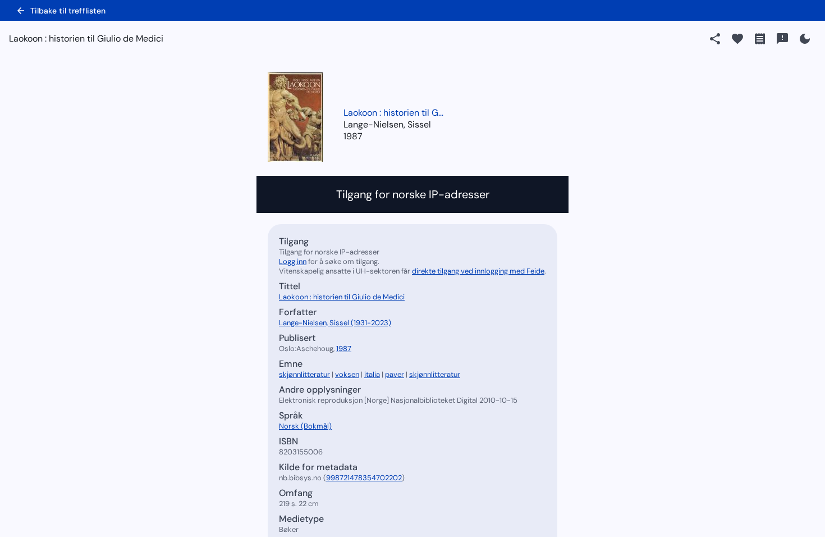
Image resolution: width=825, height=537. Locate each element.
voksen (347, 374)
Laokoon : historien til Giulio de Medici (393, 113)
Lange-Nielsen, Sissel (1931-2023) (335, 322)
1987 (353, 136)
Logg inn (292, 261)
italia (372, 374)
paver (394, 374)
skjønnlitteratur (304, 374)
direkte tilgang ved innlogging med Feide (478, 271)
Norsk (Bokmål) (305, 426)
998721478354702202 (364, 478)
